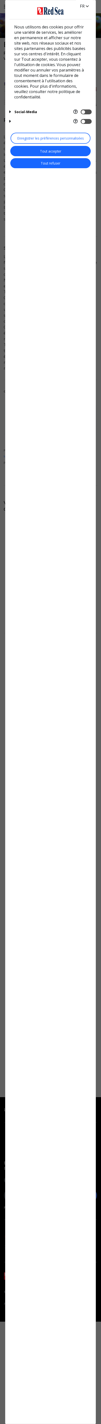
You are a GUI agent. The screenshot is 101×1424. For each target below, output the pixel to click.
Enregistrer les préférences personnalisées (50, 138)
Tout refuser (50, 163)
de (83, 6)
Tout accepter (50, 151)
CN (83, 11)
